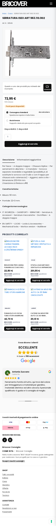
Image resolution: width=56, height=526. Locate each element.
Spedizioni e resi (9, 508)
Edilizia (5, 478)
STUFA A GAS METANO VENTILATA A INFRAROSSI (41, 266)
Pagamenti (7, 511)
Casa (10, 14)
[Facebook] (4, 440)
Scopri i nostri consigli (13, 461)
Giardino (6, 485)
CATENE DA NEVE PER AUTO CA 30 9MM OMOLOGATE (39, 315)
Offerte (5, 488)
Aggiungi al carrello (28, 144)
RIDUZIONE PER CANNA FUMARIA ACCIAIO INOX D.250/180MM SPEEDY (14, 267)
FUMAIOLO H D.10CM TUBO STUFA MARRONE (13, 314)
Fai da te (6, 492)
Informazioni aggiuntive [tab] (29, 159)
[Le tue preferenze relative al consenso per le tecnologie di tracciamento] (51, 521)
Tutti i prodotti (8, 474)
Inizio (4, 14)
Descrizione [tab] (8, 159)
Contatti (5, 504)
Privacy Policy (7, 523)
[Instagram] (10, 440)
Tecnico (5, 495)
